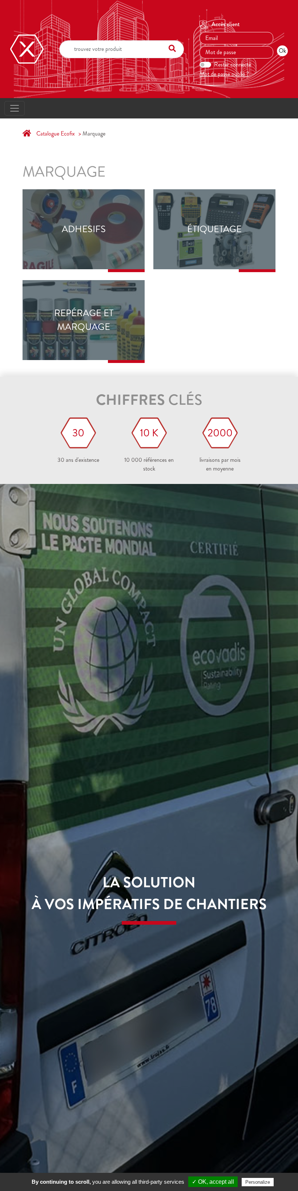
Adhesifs (84, 229)
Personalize (257, 1182)
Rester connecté (232, 64)
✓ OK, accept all (213, 1182)
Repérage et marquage (83, 320)
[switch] (205, 65)
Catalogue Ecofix (55, 133)
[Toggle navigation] (14, 108)
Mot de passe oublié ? (224, 74)
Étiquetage (214, 229)
